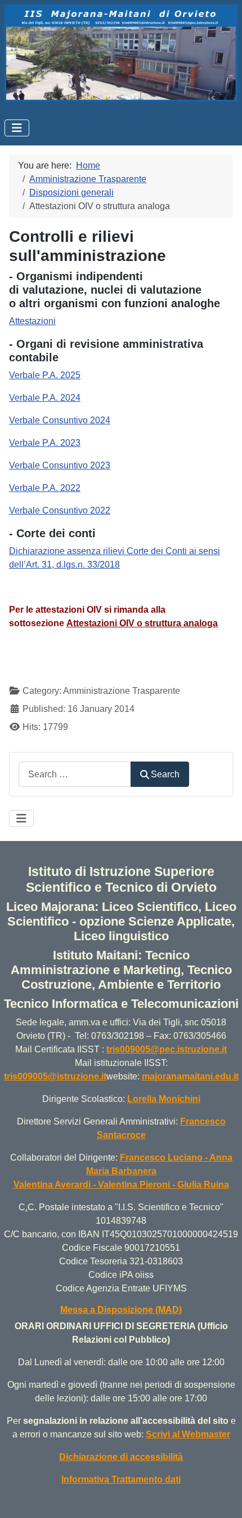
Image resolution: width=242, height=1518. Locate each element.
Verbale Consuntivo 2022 (59, 510)
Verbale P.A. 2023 (44, 443)
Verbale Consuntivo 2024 (59, 420)
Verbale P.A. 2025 (44, 375)
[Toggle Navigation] (17, 128)
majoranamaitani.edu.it (190, 1076)
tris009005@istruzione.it (55, 1076)
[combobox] (75, 774)
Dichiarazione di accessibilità (121, 1457)
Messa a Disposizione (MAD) (121, 1310)
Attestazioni (32, 321)
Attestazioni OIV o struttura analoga (142, 623)
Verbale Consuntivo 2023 (59, 465)
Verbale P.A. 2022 (44, 488)
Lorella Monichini (163, 1099)
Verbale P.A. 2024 (44, 397)
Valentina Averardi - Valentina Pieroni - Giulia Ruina (121, 1184)
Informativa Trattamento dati (121, 1479)
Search (165, 774)
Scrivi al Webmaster (188, 1434)
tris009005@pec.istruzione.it (166, 1049)
